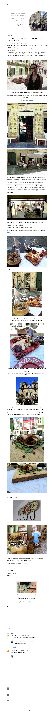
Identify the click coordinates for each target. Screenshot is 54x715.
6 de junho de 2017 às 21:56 (24, 635)
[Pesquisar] (46, 4)
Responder (14, 647)
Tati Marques (14, 650)
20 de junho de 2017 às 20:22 (27, 641)
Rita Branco (18, 641)
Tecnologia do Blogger (28, 710)
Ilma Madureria (14, 635)
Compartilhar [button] (9, 628)
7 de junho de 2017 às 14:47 (23, 650)
